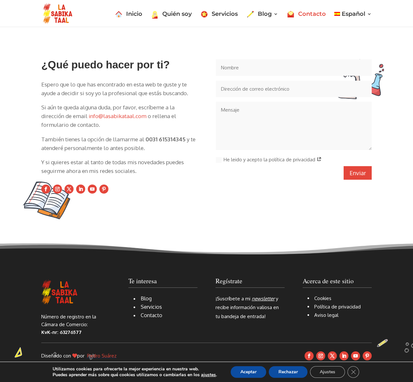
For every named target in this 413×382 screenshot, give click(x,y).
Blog (265, 14)
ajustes (208, 375)
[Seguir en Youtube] (92, 189)
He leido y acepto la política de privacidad (270, 159)
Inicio (134, 14)
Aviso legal (326, 315)
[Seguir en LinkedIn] (80, 189)
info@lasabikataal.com (117, 116)
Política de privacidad (337, 307)
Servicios (225, 14)
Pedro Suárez (101, 356)
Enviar (357, 172)
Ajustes (327, 372)
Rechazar (288, 372)
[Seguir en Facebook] (45, 189)
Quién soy (177, 14)
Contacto (312, 14)
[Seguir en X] (69, 189)
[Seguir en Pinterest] (103, 189)
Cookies (322, 298)
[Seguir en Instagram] (57, 189)
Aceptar (248, 372)
